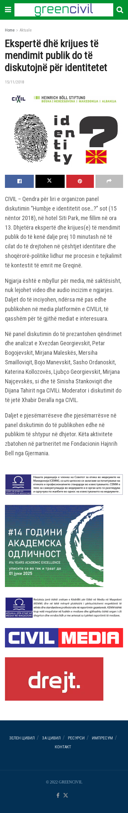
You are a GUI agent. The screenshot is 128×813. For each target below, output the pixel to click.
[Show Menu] (8, 10)
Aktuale (26, 30)
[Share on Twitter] (49, 181)
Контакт (63, 746)
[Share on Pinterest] (80, 181)
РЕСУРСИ (76, 737)
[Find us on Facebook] (57, 796)
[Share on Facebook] (19, 181)
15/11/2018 (14, 81)
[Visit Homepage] (64, 9)
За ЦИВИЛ (51, 737)
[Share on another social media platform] (109, 181)
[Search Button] (120, 10)
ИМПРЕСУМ (102, 737)
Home (9, 30)
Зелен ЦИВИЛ (22, 737)
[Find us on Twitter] (65, 796)
